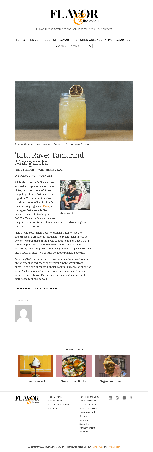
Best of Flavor (55, 400)
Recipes (83, 416)
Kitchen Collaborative (94, 40)
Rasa (46, 206)
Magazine (84, 420)
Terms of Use (97, 446)
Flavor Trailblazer (87, 400)
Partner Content (87, 427)
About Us (123, 40)
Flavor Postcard (87, 412)
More (60, 46)
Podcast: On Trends (89, 408)
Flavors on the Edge (89, 396)
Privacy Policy (114, 446)
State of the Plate (88, 404)
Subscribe (84, 423)
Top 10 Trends (55, 396)
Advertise (83, 431)
